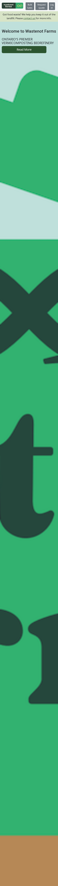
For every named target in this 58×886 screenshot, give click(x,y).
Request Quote (41, 6)
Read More (24, 50)
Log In (52, 6)
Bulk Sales (29, 6)
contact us (29, 18)
